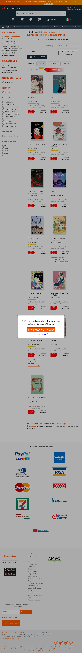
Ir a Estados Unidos (41, 330)
